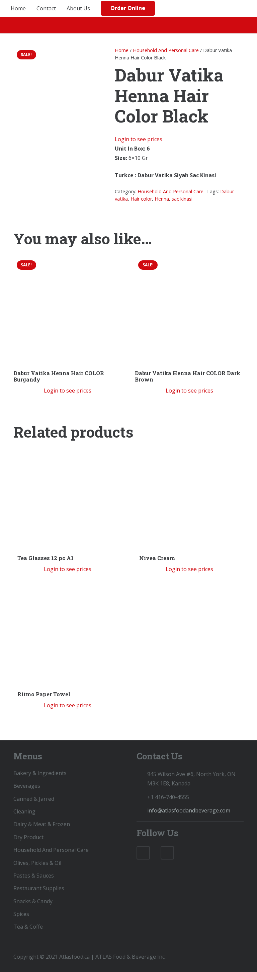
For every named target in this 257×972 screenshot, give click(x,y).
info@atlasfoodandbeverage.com (188, 810)
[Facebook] (143, 853)
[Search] (232, 8)
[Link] (172, 8)
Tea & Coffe (28, 926)
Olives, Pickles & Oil (37, 863)
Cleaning (24, 811)
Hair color (141, 199)
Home (121, 50)
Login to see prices (138, 139)
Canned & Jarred (33, 798)
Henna (162, 199)
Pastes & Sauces (33, 875)
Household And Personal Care (166, 50)
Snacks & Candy (33, 901)
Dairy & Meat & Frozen (41, 824)
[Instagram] (167, 853)
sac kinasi (182, 199)
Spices (21, 914)
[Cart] (245, 8)
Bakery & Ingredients (40, 773)
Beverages (26, 785)
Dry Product (28, 837)
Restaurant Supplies (38, 888)
